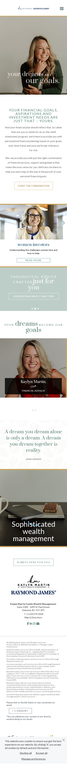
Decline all (26, 753)
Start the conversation (33, 185)
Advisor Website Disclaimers (26, 645)
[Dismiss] (63, 740)
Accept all (41, 753)
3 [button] (38, 308)
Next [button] (64, 293)
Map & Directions (33, 617)
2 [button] (35, 308)
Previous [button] (2, 293)
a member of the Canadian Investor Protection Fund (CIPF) (33, 655)
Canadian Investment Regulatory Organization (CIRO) (31, 653)
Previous (3, 223)
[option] (33, 288)
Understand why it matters (33, 296)
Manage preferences (33, 758)
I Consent (20, 710)
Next (63, 223)
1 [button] (32, 308)
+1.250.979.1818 (34, 614)
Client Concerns (28, 697)
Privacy (10, 645)
